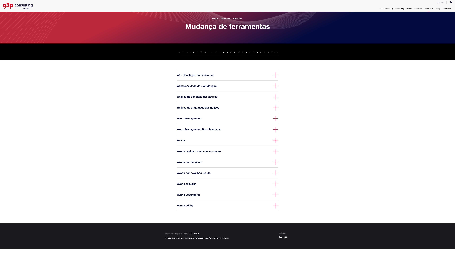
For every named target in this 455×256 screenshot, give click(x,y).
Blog (438, 9)
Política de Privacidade (220, 238)
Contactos (447, 9)
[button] (451, 2)
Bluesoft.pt (195, 234)
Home (215, 18)
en (442, 2)
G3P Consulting (386, 9)
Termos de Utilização (203, 238)
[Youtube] (287, 238)
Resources (225, 18)
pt (439, 2)
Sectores (418, 9)
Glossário (237, 18)
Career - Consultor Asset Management (179, 238)
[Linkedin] (281, 238)
